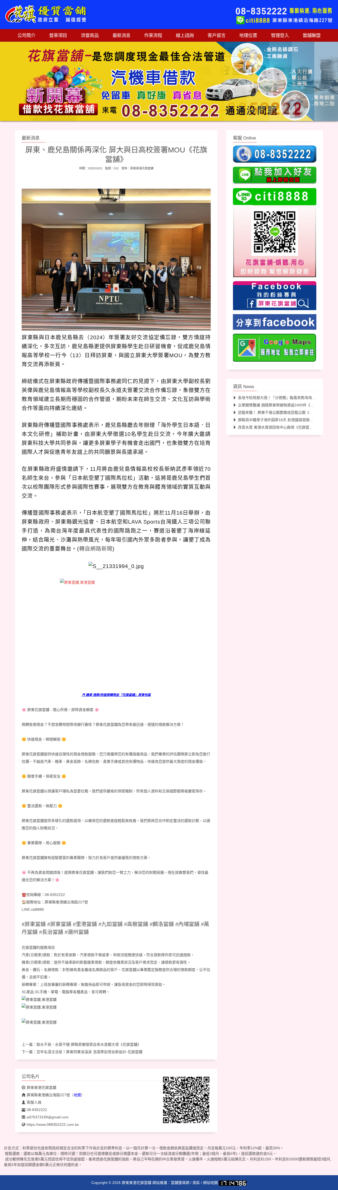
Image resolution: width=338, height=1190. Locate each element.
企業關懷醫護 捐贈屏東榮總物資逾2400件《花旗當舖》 (283, 405)
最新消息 (121, 35)
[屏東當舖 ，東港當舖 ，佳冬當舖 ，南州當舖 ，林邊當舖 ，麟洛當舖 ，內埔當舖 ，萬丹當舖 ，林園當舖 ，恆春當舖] (116, 631)
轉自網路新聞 (95, 549)
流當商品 (90, 35)
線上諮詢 (185, 35)
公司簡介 (26, 35)
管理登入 (280, 35)
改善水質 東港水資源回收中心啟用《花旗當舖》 (277, 427)
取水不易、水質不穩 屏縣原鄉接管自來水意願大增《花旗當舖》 (88, 1044)
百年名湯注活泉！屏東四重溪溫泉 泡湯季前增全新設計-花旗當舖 (89, 1052)
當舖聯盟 (312, 35)
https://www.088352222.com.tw (53, 1124)
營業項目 (58, 35)
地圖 (77, 1095)
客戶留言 (217, 35)
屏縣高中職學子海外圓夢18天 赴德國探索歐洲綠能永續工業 (287, 420)
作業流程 (153, 35)
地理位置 (248, 35)
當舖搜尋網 (180, 1182)
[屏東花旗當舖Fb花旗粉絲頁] (39, 1022)
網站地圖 (210, 1182)
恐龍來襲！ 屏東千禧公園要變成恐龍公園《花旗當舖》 (283, 412)
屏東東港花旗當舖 (141, 168)
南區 (196, 1182)
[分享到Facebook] (274, 324)
